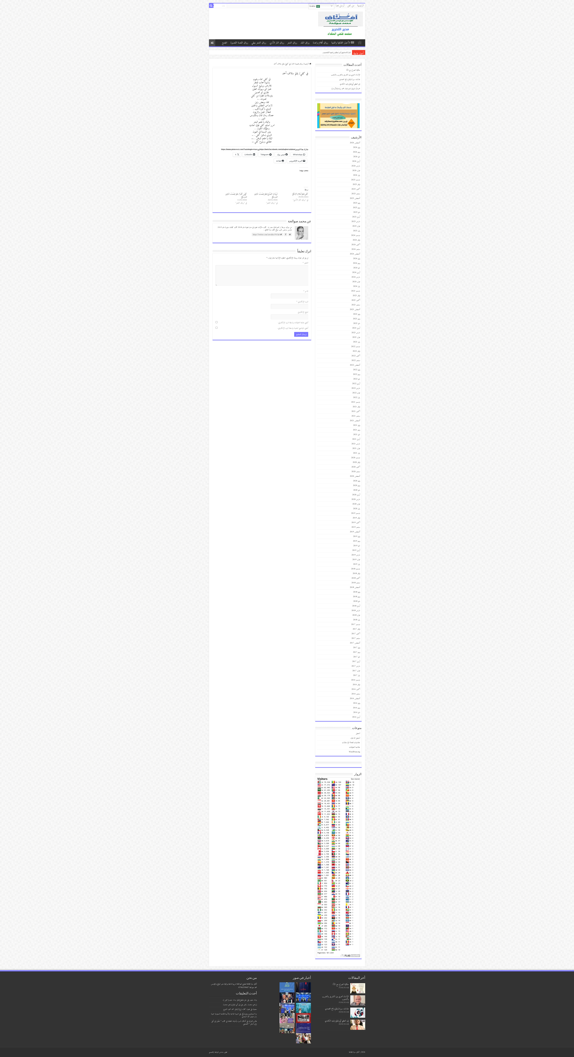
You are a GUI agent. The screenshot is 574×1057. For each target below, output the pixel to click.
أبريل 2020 (356, 494)
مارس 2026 (355, 166)
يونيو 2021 (356, 430)
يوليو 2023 (356, 314)
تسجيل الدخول (355, 738)
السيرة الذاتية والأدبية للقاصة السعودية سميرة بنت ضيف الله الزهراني (234, 1015)
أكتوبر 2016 (355, 689)
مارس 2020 (355, 499)
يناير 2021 (356, 453)
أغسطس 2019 (355, 532)
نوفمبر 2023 (356, 295)
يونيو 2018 (356, 596)
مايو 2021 (356, 434)
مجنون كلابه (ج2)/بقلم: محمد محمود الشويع (236, 1009)
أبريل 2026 (356, 161)
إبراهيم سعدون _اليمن (250, 1004)
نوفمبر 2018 (356, 573)
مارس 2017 (355, 666)
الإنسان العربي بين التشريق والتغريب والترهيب (345, 74)
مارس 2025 (355, 221)
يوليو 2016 (356, 703)
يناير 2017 (356, 675)
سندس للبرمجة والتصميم (216, 1052)
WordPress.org (354, 752)
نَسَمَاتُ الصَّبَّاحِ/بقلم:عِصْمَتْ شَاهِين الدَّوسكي (266, 195)
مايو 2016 (356, 712)
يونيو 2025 (356, 207)
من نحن (350, 5)
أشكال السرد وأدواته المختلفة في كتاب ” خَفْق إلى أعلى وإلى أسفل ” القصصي (234, 1023)
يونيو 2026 (356, 152)
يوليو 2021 (356, 425)
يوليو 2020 (356, 481)
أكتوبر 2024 (355, 244)
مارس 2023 (355, 332)
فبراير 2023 (356, 337)
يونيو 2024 (356, 263)
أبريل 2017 (356, 661)
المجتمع (224, 42)
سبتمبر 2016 (355, 694)
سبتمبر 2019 (355, 527)
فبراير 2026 (356, 170)
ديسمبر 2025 (355, 180)
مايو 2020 (356, 490)
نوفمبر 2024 (356, 240)
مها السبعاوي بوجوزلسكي (249, 1014)
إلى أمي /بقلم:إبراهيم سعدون (231, 1004)
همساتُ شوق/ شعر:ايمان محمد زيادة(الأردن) (333, 52)
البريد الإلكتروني (302, 301)
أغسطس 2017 (355, 643)
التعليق (305, 263)
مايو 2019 (356, 545)
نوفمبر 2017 (356, 629)
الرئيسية (360, 5)
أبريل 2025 (356, 217)
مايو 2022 (356, 379)
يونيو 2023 (356, 318)
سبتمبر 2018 (355, 582)
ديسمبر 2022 (355, 346)
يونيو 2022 (356, 374)
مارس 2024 (355, 277)
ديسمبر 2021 (355, 402)
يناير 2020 (356, 508)
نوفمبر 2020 (356, 462)
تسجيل (358, 733)
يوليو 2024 (356, 258)
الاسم (305, 291)
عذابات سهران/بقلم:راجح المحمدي (349, 79)
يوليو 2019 (356, 536)
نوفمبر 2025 (356, 184)
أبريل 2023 (356, 328)
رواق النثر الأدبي (277, 42)
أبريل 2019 (356, 550)
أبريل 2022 (356, 383)
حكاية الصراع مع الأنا (353, 70)
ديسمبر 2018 (355, 569)
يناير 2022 (356, 397)
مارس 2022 (355, 388)
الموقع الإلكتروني (303, 312)
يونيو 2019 (356, 541)
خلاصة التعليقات (354, 747)
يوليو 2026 (356, 147)
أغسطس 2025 (355, 198)
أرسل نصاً (340, 5)
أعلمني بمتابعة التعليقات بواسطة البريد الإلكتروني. (293, 322)
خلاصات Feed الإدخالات (351, 742)
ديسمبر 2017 (355, 624)
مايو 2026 (356, 156)
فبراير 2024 (356, 281)
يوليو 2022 (356, 369)
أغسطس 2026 (355, 142)
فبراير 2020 (356, 504)
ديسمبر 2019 (355, 513)
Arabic (312, 6)
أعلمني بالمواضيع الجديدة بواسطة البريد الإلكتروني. (293, 328)
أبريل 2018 (356, 606)
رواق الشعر (292, 42)
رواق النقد (305, 42)
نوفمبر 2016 (356, 684)
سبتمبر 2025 (355, 193)
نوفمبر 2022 (356, 351)
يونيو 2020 (356, 485)
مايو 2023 (356, 323)
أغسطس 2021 (355, 420)
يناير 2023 (356, 342)
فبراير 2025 (356, 226)
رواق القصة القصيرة (239, 42)
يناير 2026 (356, 175)
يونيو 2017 (356, 652)
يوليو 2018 (356, 592)
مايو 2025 (356, 212)
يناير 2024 (356, 286)
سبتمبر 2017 (355, 638)
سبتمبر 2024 (355, 249)
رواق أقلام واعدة (320, 42)
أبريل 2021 (356, 439)
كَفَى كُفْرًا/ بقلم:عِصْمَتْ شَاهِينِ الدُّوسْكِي (236, 195)
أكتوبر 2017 (355, 633)
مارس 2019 (355, 555)
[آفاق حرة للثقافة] (340, 23)
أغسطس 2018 (355, 587)
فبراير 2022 (356, 393)
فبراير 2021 (356, 448)
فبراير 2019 (356, 559)
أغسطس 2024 (355, 254)
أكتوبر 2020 (355, 467)
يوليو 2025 (356, 203)
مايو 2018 (356, 601)
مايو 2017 (356, 657)
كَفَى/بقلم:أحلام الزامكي (300, 194)
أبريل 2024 (356, 272)
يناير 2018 (356, 620)
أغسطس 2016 (355, 698)
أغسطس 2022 (355, 365)
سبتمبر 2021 (355, 416)
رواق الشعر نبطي (258, 42)
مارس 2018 (355, 610)
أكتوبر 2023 (355, 300)
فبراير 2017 (356, 670)
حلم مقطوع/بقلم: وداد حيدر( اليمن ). (235, 1000)
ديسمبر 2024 (355, 235)
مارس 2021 (355, 444)
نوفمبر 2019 (356, 518)
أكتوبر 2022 (355, 356)
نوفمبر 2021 (356, 406)
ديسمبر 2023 (355, 291)
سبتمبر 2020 (355, 471)
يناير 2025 (356, 230)
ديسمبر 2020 (355, 457)
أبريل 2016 (356, 717)
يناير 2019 (356, 564)
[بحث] (211, 5)
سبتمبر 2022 (355, 360)
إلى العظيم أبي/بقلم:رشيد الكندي (350, 84)
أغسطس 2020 (355, 476)
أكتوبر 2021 (355, 411)
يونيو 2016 (356, 707)
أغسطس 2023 (355, 309)
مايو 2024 (356, 268)
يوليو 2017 (356, 647)
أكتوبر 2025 (355, 189)
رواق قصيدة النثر (297, 64)
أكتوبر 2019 (355, 522)
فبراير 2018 (356, 615)
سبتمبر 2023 (355, 305)
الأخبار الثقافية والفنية (340, 42)
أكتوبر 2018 (355, 578)
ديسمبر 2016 (355, 680)
